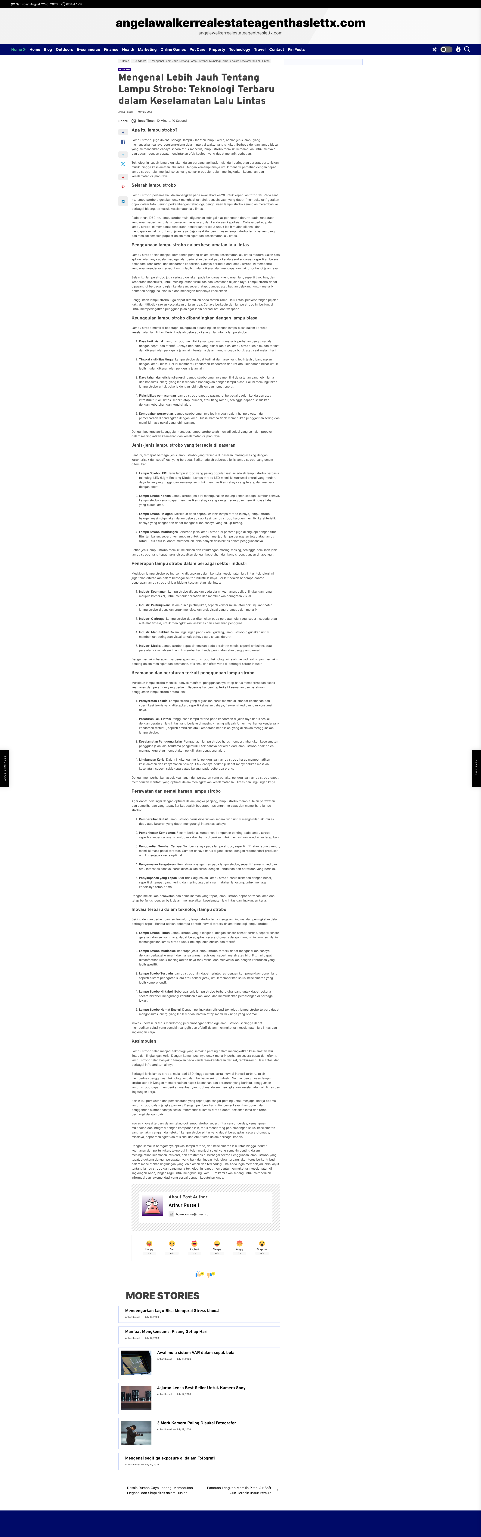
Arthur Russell (125, 111)
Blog (48, 49)
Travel (259, 49)
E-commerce (88, 49)
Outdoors (64, 49)
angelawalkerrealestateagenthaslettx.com (240, 23)
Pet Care (197, 49)
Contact (276, 49)
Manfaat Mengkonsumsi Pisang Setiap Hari (166, 1331)
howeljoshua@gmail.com (193, 1214)
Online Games (173, 49)
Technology (239, 49)
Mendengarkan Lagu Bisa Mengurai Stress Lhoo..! (172, 1311)
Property (217, 49)
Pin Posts (296, 49)
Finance (111, 49)
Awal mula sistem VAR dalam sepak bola (195, 1352)
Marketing (147, 49)
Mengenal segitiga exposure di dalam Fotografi (170, 1458)
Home (16, 49)
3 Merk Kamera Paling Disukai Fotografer (196, 1423)
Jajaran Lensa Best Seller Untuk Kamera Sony (201, 1388)
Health (128, 49)
